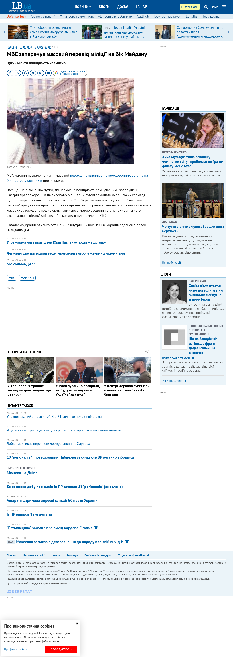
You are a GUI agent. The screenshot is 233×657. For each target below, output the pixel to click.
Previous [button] (4, 32)
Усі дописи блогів (174, 381)
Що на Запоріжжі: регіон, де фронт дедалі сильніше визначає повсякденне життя (189, 348)
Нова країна (211, 16)
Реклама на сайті (34, 555)
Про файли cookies (15, 649)
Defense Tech (16, 16)
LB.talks (191, 16)
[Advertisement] (79, 315)
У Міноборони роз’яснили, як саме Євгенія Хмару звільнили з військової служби (53, 31)
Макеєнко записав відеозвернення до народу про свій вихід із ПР (68, 541)
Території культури (167, 16)
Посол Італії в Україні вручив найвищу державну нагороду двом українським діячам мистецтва (124, 34)
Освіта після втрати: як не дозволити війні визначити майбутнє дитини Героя (206, 292)
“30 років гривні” (43, 16)
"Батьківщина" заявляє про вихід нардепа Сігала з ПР (52, 527)
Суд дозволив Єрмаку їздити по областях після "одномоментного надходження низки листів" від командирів (200, 34)
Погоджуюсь (61, 649)
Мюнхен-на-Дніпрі (22, 264)
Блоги (104, 7)
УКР (215, 7)
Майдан (27, 278)
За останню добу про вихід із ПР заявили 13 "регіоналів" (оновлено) (65, 486)
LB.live (141, 7)
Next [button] (228, 32)
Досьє (122, 7)
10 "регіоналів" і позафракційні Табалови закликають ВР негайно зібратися (70, 457)
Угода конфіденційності (133, 555)
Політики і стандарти (98, 555)
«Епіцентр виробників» (115, 16)
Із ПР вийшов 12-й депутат (29, 514)
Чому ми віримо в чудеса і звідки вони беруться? (193, 228)
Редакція (72, 555)
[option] (43, 32)
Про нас (12, 555)
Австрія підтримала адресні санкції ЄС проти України (52, 500)
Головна (12, 46)
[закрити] (77, 623)
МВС (12, 278)
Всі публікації (171, 263)
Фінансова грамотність (77, 16)
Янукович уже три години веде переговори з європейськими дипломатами (66, 253)
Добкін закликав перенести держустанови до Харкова (48, 443)
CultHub (143, 16)
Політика (26, 46)
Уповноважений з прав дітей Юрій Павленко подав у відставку (56, 242)
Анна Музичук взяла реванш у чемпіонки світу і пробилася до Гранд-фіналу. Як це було (192, 161)
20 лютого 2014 (43, 46)
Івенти (56, 555)
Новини (81, 7)
